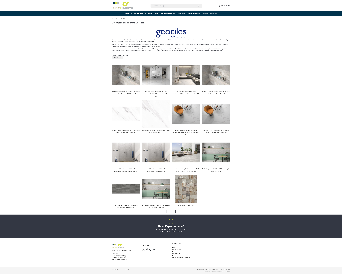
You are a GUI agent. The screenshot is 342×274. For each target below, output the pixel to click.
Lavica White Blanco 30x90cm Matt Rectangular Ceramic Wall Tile (156, 170)
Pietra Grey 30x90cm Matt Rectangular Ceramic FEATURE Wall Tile (126, 206)
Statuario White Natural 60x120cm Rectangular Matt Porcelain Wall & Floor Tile (186, 93)
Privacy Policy (116, 269)
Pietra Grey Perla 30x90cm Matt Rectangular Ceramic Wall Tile (216, 170)
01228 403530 (182, 229)
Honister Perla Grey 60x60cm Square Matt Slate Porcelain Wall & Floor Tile (186, 170)
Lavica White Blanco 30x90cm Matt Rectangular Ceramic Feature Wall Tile (126, 170)
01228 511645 (176, 253)
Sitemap (127, 269)
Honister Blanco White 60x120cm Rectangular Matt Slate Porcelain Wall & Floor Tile (126, 93)
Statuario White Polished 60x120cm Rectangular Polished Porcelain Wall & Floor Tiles (156, 94)
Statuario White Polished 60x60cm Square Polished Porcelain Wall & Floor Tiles (216, 131)
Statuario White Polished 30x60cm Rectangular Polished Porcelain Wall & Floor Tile (186, 132)
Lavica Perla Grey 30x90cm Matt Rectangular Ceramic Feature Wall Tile (156, 206)
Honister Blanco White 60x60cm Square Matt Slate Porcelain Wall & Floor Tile (216, 93)
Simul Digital (227, 271)
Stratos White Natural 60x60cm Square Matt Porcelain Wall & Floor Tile (156, 131)
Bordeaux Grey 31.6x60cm (186, 205)
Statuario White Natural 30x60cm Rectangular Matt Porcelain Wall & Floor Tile (126, 131)
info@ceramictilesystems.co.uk (181, 257)
